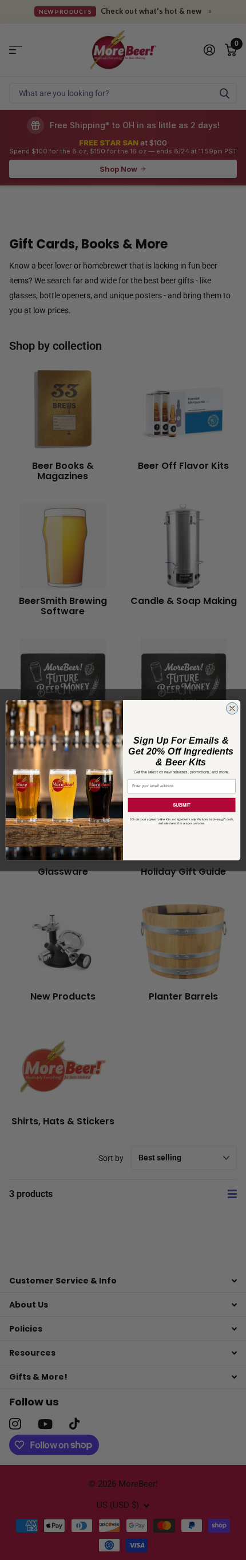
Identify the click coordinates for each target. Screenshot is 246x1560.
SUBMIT (182, 804)
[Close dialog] (233, 708)
